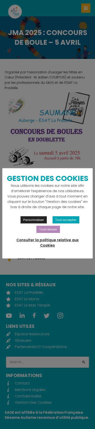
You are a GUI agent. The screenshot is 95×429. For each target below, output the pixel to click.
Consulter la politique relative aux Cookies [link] (47, 243)
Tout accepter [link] (66, 220)
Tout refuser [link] (48, 229)
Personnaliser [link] (33, 220)
